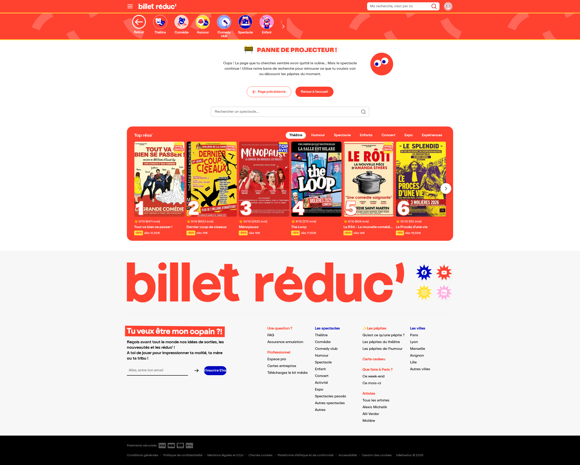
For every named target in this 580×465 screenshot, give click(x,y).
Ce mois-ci (371, 383)
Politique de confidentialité (182, 455)
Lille (413, 362)
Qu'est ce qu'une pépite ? (383, 335)
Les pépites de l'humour (382, 349)
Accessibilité (347, 455)
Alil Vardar (370, 414)
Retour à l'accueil (314, 92)
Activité (321, 383)
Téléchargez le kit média (287, 373)
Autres (320, 410)
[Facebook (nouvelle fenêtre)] (424, 273)
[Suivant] (445, 188)
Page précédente (272, 92)
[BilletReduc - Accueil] (157, 6)
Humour (321, 355)
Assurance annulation (285, 342)
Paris (414, 335)
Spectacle (323, 362)
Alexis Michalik (374, 407)
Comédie (323, 342)
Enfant (320, 369)
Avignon (417, 355)
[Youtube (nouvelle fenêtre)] (444, 273)
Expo (319, 389)
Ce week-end (373, 376)
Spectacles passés (330, 396)
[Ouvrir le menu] (132, 6)
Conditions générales (142, 455)
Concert (322, 376)
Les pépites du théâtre (381, 342)
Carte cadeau (373, 359)
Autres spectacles (330, 403)
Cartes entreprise (281, 366)
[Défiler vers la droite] (283, 26)
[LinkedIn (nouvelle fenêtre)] (444, 293)
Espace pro (276, 359)
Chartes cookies (261, 455)
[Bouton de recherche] (363, 112)
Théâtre (321, 335)
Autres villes (420, 369)
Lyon (414, 342)
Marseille (417, 349)
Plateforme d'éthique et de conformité (306, 455)
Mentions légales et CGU (225, 455)
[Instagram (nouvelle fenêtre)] (424, 293)
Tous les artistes (375, 400)
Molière (368, 421)
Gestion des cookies (377, 455)
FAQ (270, 335)
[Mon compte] (448, 6)
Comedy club (326, 349)
